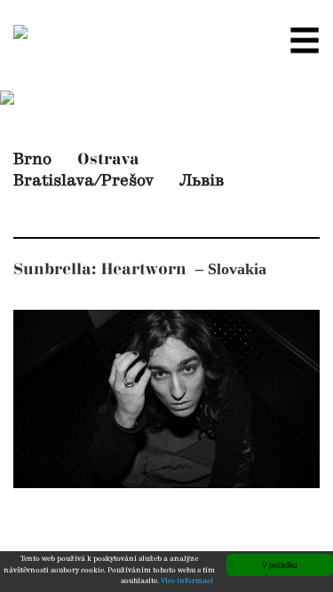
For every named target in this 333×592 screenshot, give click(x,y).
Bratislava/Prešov (83, 181)
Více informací (187, 581)
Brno (32, 159)
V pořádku (279, 564)
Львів (201, 181)
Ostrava (108, 159)
